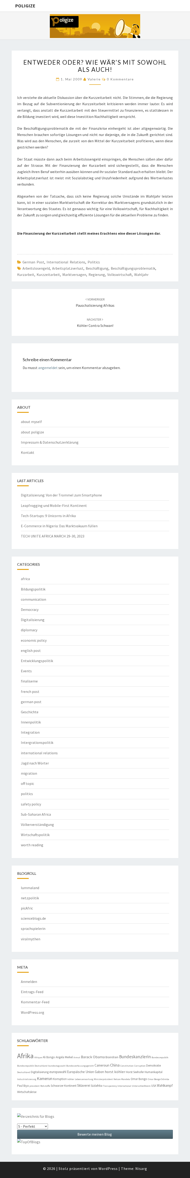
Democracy (29, 609)
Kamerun (44, 1078)
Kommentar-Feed (35, 1002)
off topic (27, 783)
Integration (30, 732)
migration (29, 773)
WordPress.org (32, 1012)
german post (33, 262)
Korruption (60, 1079)
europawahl (57, 1072)
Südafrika (96, 1086)
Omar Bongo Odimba (158, 1079)
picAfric (27, 908)
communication (33, 599)
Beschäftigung (97, 268)
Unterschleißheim (141, 1085)
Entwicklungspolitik (37, 660)
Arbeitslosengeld (36, 268)
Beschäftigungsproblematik (133, 268)
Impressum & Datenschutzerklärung (50, 442)
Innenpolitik (31, 722)
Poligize (25, 6)
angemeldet (48, 367)
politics (94, 262)
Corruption (140, 1065)
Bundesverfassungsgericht (80, 1065)
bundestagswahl (57, 1065)
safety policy (31, 804)
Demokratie (153, 1065)
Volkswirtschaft (119, 274)
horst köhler (115, 1071)
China (115, 1065)
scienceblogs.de (33, 918)
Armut (76, 1057)
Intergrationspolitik (37, 742)
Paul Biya (23, 1086)
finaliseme (29, 681)
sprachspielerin (33, 928)
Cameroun (102, 1065)
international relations (66, 262)
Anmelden (29, 981)
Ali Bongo (49, 1057)
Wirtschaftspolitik (35, 834)
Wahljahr (141, 274)
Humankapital (153, 1072)
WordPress (108, 1168)
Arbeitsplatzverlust (67, 268)
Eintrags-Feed (32, 991)
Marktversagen (74, 274)
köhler (70, 1079)
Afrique (38, 1057)
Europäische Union (80, 1072)
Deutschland (23, 1072)
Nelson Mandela (122, 1079)
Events (26, 671)
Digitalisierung (32, 619)
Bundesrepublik (160, 1057)
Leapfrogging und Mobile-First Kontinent (54, 505)
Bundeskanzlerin (135, 1056)
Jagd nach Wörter (35, 763)
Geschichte (29, 712)
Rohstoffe (45, 1085)
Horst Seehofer (135, 1072)
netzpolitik (30, 898)
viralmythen (30, 939)
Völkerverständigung (37, 824)
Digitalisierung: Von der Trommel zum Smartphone (61, 495)
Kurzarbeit (25, 274)
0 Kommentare (120, 79)
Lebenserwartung (84, 1079)
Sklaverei (83, 1085)
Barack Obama (93, 1057)
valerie (94, 79)
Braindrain (111, 1057)
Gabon (99, 1072)
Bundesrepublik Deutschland (32, 1065)
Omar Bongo (139, 1079)
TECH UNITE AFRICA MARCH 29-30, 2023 (52, 536)
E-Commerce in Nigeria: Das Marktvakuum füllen (59, 526)
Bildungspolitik (33, 589)
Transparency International (117, 1085)
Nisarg (141, 1168)
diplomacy (29, 630)
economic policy (34, 640)
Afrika (25, 1056)
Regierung (97, 274)
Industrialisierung (26, 1079)
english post (31, 650)
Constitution (126, 1065)
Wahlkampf (165, 1085)
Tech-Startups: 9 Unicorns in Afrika (48, 515)
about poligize (32, 432)
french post (30, 691)
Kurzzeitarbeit (48, 274)
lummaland (30, 887)
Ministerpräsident (103, 1079)
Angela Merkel (64, 1057)
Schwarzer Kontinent (63, 1086)
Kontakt (27, 452)
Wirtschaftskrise (26, 1092)
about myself (31, 421)
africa (25, 578)
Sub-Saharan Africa (36, 814)
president (34, 1085)
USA (153, 1086)
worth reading (32, 845)
